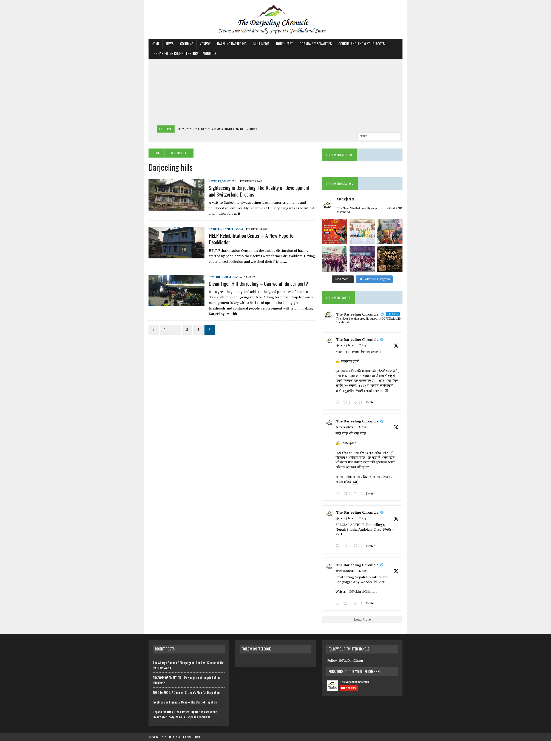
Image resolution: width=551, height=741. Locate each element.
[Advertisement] (275, 93)
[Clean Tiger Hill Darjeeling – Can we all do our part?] (176, 303)
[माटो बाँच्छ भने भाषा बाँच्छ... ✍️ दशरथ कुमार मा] (362, 259)
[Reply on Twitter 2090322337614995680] (338, 402)
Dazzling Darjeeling (232, 43)
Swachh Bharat (220, 276)
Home (155, 43)
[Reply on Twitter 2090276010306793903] (338, 546)
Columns (186, 43)
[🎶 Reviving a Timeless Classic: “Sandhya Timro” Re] (389, 259)
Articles (215, 181)
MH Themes (194, 737)
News (169, 43)
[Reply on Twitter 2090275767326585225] (338, 603)
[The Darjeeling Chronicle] (275, 19)
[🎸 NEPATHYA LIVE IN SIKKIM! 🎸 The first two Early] (334, 231)
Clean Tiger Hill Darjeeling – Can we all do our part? (258, 283)
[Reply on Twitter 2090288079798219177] (338, 494)
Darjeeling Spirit (221, 229)
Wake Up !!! (229, 181)
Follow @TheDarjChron (345, 660)
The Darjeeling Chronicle (357, 339)
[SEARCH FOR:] (378, 135)
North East (284, 43)
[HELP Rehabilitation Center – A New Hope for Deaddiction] (176, 255)
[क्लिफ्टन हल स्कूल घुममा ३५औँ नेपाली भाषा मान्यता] (389, 231)
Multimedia (261, 43)
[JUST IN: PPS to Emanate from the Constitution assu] (362, 231)
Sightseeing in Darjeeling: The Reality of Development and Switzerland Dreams (259, 191)
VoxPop (205, 43)
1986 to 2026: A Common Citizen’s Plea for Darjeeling (186, 692)
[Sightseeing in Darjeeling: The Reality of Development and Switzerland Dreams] (176, 207)
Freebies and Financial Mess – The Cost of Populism (185, 702)
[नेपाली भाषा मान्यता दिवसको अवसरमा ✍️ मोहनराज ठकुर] (334, 259)
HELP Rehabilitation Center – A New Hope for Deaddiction (252, 238)
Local (239, 229)
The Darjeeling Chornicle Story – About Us (184, 53)
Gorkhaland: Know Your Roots (361, 43)
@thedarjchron (345, 345)
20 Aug (362, 345)
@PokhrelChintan (362, 591)
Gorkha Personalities (316, 43)
